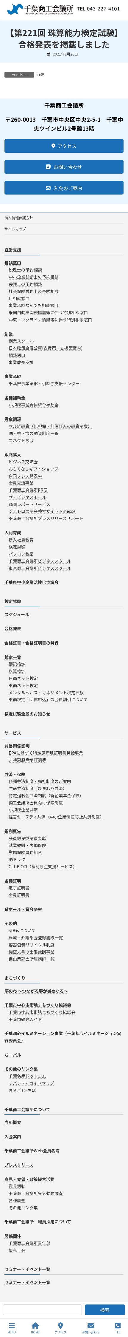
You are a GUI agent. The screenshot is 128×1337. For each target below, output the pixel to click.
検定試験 (17, 547)
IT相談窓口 (19, 298)
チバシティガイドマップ (31, 1083)
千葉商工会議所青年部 (29, 1243)
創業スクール (21, 341)
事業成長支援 (21, 362)
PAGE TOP (118, 1310)
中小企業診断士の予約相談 (34, 277)
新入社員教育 (21, 540)
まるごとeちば (22, 1090)
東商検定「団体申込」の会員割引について (48, 699)
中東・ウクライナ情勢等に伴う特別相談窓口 (50, 320)
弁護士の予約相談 (25, 284)
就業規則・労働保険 (27, 845)
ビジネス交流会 (23, 462)
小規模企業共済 (23, 809)
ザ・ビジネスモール (27, 497)
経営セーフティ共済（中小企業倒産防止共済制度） (56, 817)
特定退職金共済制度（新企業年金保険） (46, 795)
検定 (40, 74)
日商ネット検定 (23, 678)
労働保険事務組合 (25, 852)
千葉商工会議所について (27, 1109)
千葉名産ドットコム (27, 1076)
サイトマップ (15, 228)
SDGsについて (22, 930)
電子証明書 (19, 888)
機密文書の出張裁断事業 (31, 951)
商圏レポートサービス (29, 504)
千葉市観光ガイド (25, 1019)
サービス (12, 733)
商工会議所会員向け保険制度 (36, 803)
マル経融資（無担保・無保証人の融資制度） (50, 426)
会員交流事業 (21, 483)
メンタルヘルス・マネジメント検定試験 (46, 692)
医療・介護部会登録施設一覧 (36, 937)
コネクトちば (21, 440)
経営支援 (12, 250)
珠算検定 (17, 671)
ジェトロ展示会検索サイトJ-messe (42, 511)
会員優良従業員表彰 (27, 838)
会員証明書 (19, 895)
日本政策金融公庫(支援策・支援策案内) (45, 348)
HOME (35, 1332)
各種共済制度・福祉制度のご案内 (40, 781)
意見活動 (17, 1186)
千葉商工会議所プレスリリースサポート (46, 518)
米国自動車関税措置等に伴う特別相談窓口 (48, 312)
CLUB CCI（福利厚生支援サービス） (43, 866)
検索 (105, 1309)
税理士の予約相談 (25, 270)
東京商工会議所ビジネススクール (40, 568)
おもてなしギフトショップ (33, 469)
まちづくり (14, 978)
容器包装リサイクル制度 (31, 945)
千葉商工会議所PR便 (28, 490)
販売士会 (17, 1250)
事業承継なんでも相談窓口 (33, 305)
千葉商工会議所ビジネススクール (40, 561)
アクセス (61, 1332)
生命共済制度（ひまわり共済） (38, 788)
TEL (117, 1332)
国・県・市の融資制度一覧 (34, 433)
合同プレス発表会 (25, 476)
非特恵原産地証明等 (27, 760)
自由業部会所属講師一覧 (31, 959)
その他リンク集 (23, 1207)
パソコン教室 (21, 554)
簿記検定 (17, 664)
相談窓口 (17, 355)
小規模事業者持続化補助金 (34, 405)
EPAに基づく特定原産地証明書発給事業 (46, 753)
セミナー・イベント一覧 (27, 1269)
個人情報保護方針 (18, 217)
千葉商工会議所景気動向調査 (36, 1193)
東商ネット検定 (23, 685)
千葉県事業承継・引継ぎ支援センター (44, 383)
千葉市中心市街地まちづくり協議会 (42, 1012)
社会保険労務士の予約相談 (34, 291)
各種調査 (17, 1200)
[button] (64, 146)
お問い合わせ (91, 1332)
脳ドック (17, 859)
